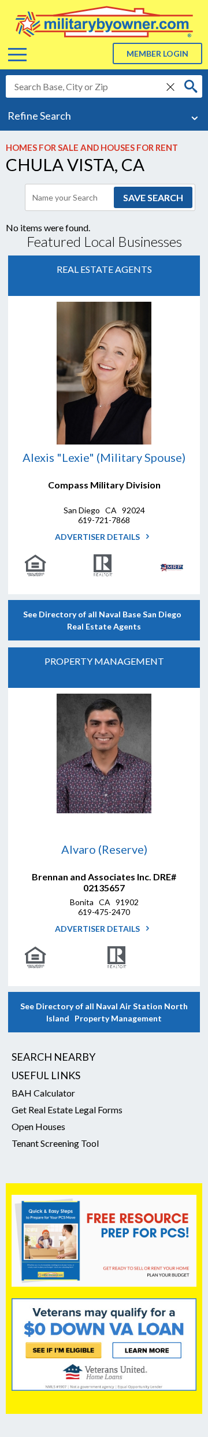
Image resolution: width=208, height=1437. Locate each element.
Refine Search (39, 115)
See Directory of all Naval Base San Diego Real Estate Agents (104, 620)
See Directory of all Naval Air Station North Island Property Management (104, 1012)
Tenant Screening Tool (55, 1143)
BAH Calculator (43, 1092)
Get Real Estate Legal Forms (67, 1109)
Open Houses (38, 1126)
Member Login (157, 53)
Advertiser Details (98, 537)
